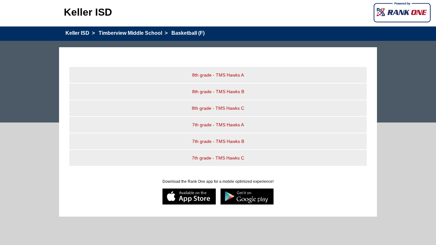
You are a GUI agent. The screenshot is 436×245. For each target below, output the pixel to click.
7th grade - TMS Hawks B (218, 141)
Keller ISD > (80, 33)
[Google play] (247, 197)
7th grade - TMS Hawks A (218, 124)
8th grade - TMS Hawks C (218, 108)
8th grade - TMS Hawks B (218, 91)
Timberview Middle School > (133, 33)
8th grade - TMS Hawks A (218, 75)
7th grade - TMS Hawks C (218, 157)
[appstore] (189, 197)
